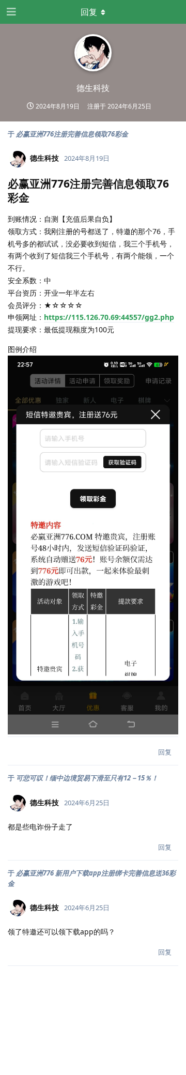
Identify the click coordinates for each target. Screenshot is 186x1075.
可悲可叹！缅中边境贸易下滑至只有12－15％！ (87, 777)
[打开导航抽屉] (10, 12)
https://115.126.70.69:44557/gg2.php (109, 317)
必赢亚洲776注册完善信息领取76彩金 (72, 134)
